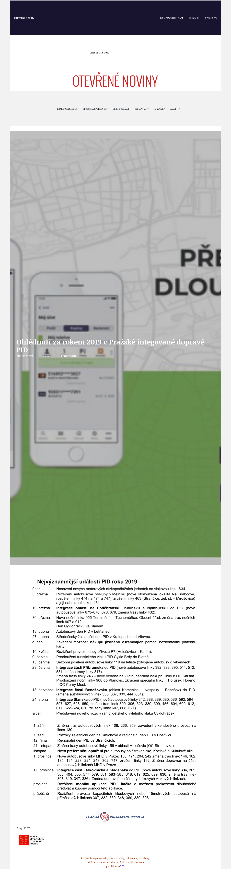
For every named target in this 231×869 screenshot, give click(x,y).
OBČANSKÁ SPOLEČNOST (95, 108)
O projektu (210, 17)
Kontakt (194, 17)
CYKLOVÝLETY (141, 108)
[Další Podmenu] (179, 109)
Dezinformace (121, 108)
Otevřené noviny (24, 17)
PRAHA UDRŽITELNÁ (67, 108)
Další (173, 108)
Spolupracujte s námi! (171, 17)
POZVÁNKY (159, 108)
